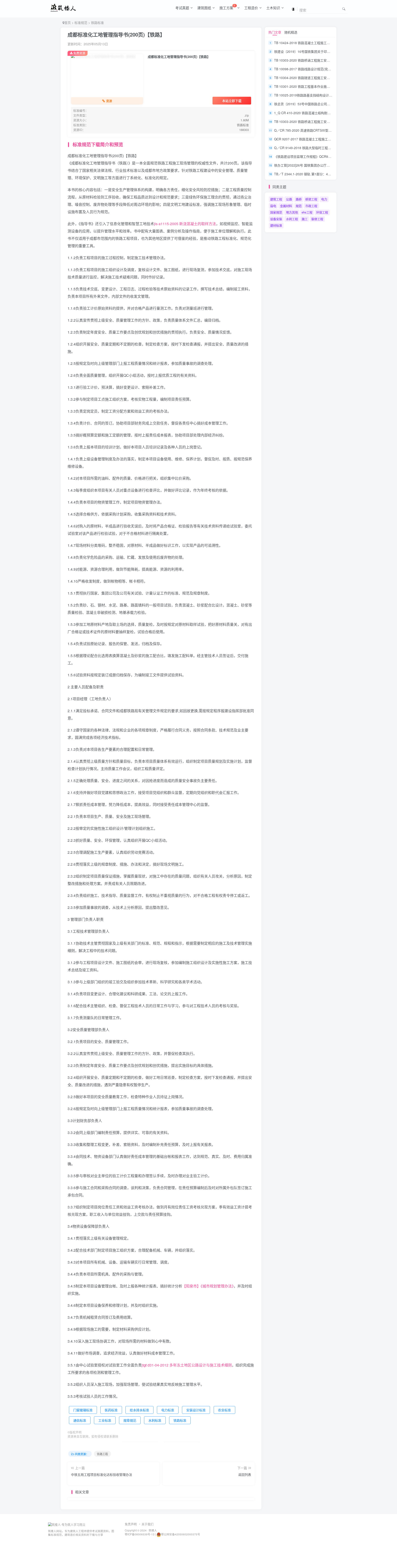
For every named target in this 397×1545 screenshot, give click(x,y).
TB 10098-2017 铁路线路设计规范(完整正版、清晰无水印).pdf (318, 69)
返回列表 (244, 1474)
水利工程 (292, 219)
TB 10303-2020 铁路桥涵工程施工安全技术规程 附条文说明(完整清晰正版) (327, 60)
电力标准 (167, 1410)
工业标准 (104, 1420)
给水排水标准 (139, 1410)
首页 (67, 22)
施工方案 (227, 7)
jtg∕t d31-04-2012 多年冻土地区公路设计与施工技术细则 (187, 1365)
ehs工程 (307, 212)
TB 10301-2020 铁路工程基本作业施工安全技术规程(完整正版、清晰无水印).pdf (331, 86)
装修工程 (317, 219)
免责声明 (131, 1524)
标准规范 (80, 22)
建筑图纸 (204, 7)
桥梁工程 (311, 199)
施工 (305, 219)
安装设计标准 (196, 1410)
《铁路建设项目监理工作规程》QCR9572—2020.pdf (312, 156)
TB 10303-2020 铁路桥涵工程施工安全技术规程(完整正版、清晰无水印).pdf (328, 121)
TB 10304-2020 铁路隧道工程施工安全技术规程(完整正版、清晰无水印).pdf (328, 77)
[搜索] (344, 8)
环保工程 (322, 212)
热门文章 (274, 32)
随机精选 (290, 32)
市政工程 (311, 206)
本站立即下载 (231, 100)
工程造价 (251, 7)
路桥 (299, 199)
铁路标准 (97, 22)
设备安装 (276, 219)
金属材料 (286, 206)
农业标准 (224, 1410)
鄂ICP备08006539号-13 (140, 1534)
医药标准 (111, 1410)
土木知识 (273, 7)
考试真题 (182, 7)
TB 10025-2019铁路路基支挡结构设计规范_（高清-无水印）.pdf (320, 95)
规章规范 (129, 1420)
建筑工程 (276, 199)
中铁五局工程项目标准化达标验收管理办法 (101, 1474)
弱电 (273, 206)
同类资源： (82, 1454)
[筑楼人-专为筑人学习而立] (66, 1524)
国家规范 (276, 212)
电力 (324, 199)
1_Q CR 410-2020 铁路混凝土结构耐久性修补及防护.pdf (314, 113)
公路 (289, 199)
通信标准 (79, 1420)
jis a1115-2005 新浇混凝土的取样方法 (185, 223)
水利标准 (154, 1420)
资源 (109, 101)
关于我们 (147, 1524)
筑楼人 (153, 1530)
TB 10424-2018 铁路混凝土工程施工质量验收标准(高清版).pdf (318, 42)
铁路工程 (102, 1454)
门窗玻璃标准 (83, 1410)
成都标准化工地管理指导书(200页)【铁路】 (116, 34)
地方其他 (292, 212)
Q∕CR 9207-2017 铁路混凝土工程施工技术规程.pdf (310, 139)
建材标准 (276, 225)
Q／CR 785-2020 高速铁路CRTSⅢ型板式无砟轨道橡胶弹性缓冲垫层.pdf (326, 130)
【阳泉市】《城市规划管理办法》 (208, 1286)
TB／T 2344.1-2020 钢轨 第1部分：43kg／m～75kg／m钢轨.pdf (320, 174)
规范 (299, 206)
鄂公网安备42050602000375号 (180, 1534)
